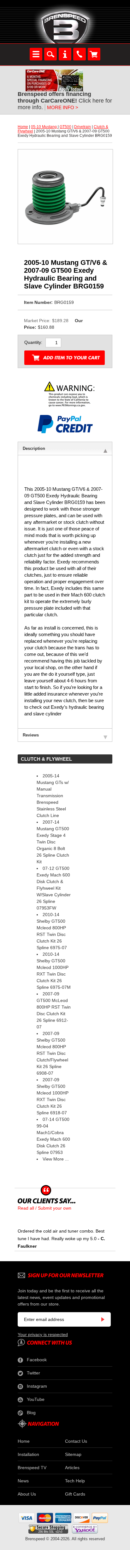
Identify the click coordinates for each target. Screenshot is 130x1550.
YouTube (35, 1399)
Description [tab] (34, 448)
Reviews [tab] (31, 735)
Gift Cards (75, 1494)
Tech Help (75, 1480)
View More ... (56, 1158)
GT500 (65, 127)
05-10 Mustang (44, 127)
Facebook (37, 1359)
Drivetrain (82, 127)
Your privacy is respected (43, 1334)
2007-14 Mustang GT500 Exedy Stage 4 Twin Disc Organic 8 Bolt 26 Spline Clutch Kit (53, 842)
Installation (28, 1454)
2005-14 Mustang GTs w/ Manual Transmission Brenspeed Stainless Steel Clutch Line (53, 795)
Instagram (37, 1386)
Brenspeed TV (32, 1467)
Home (23, 127)
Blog (31, 1412)
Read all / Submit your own (44, 1208)
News (23, 1480)
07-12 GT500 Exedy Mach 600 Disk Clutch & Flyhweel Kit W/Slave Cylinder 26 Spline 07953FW (54, 888)
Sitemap (73, 1454)
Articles (72, 1467)
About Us (27, 1494)
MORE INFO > (62, 107)
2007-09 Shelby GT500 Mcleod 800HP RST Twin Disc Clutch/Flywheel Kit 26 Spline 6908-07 (52, 1053)
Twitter (33, 1372)
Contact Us (76, 1441)
